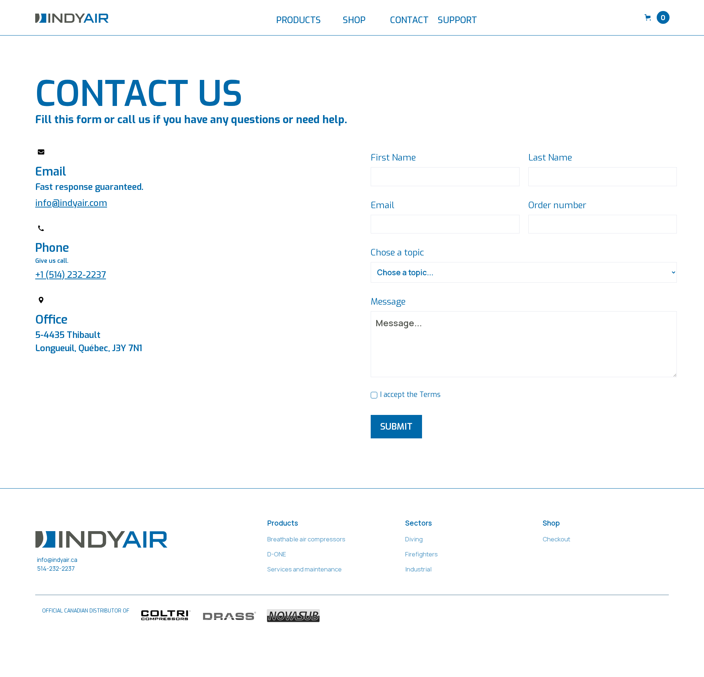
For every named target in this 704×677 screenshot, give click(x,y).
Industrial (418, 569)
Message (388, 302)
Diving (414, 539)
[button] (302, 17)
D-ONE (276, 554)
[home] (72, 17)
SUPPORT (457, 20)
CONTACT (409, 20)
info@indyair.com (71, 203)
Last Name (550, 157)
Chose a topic (397, 252)
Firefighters (421, 554)
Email (383, 205)
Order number (557, 205)
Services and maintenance (304, 569)
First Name (393, 157)
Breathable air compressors (306, 539)
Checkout (556, 539)
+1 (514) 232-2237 (70, 275)
